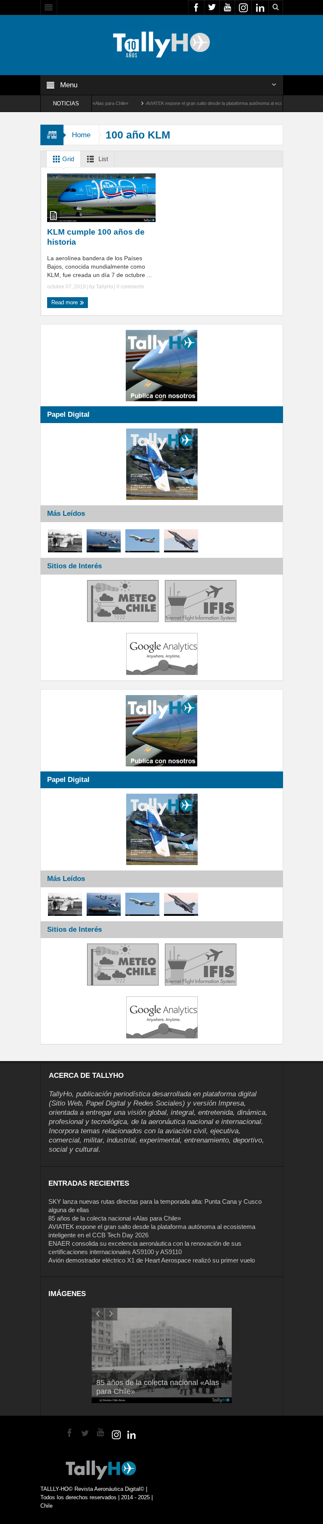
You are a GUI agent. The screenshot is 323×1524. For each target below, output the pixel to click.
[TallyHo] (161, 44)
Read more (65, 302)
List (102, 158)
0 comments (129, 287)
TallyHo (104, 287)
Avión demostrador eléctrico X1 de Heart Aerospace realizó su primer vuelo (151, 1260)
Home (81, 135)
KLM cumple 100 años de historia (96, 236)
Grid (67, 158)
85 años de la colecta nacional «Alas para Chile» (114, 1218)
